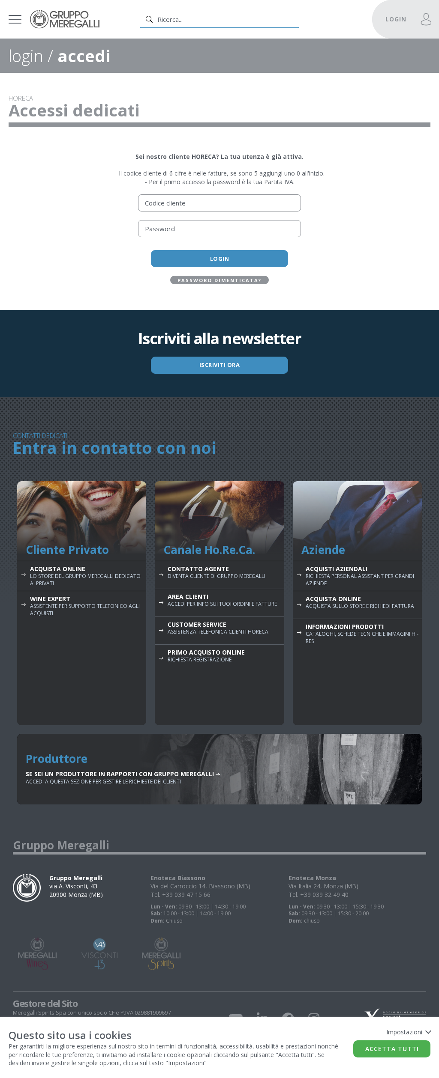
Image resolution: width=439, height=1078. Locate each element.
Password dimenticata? (219, 280)
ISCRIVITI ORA (219, 365)
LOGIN (395, 19)
